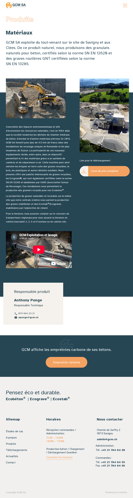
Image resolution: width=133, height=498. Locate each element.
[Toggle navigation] (125, 5)
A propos (11, 437)
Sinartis (123, 492)
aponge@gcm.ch (28, 317)
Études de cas (14, 431)
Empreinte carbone (66, 362)
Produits (11, 444)
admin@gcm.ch (107, 439)
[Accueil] (16, 5)
